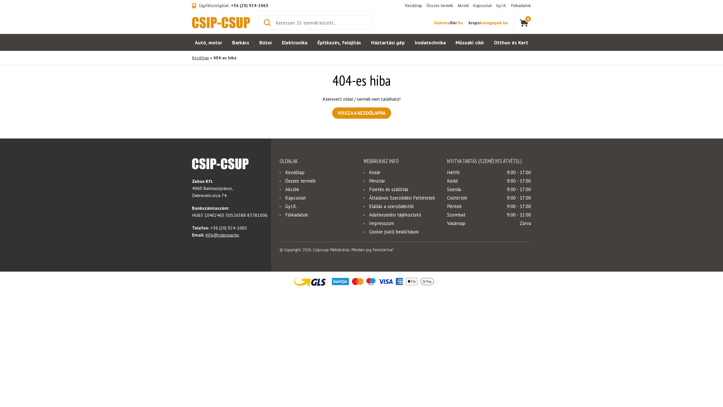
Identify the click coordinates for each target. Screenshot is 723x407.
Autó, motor (208, 42)
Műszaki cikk (470, 42)
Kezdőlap (413, 5)
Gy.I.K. (501, 5)
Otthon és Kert (511, 42)
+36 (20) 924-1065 (249, 5)
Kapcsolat (482, 5)
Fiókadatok (521, 5)
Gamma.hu (448, 22)
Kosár (374, 172)
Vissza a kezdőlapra (362, 113)
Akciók (463, 5)
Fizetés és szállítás (388, 189)
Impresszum (381, 223)
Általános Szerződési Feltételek (402, 198)
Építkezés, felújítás (339, 42)
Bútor (265, 42)
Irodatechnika (430, 42)
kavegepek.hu (488, 22)
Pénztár (377, 181)
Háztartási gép (388, 42)
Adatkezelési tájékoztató (395, 215)
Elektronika (294, 42)
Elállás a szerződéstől (391, 206)
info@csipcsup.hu (222, 235)
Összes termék (439, 5)
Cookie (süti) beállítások (394, 232)
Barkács (240, 42)
